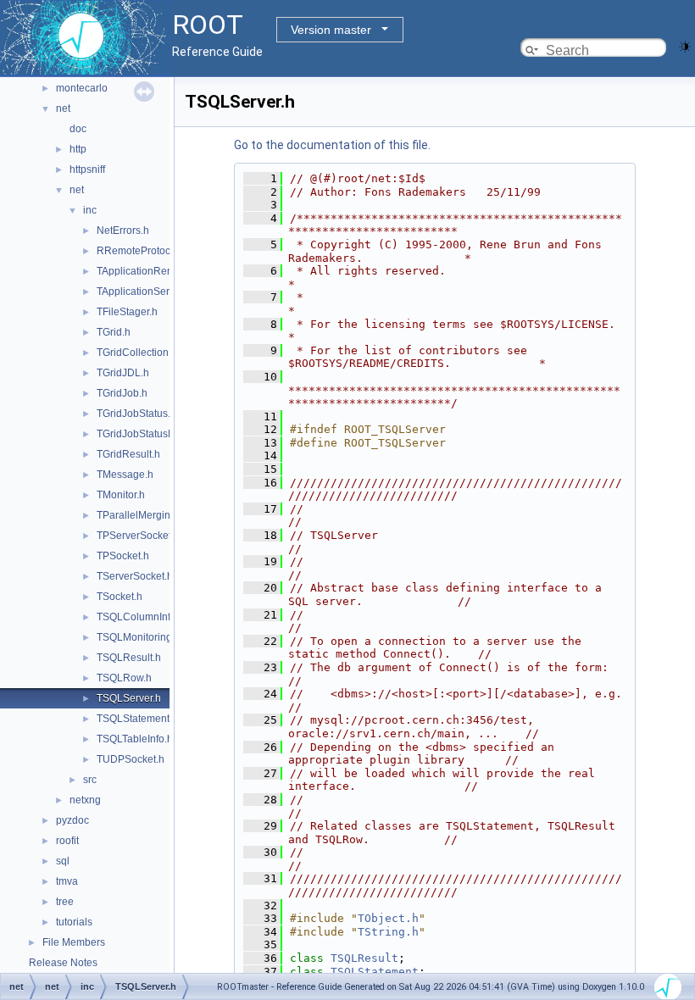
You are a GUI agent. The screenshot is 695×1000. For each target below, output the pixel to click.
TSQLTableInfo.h (135, 739)
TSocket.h (119, 597)
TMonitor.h (121, 495)
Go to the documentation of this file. (332, 145)
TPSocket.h (123, 556)
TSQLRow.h (124, 678)
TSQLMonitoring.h (139, 637)
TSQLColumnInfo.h (141, 617)
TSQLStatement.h (137, 719)
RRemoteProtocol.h (142, 251)
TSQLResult (364, 958)
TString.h (388, 931)
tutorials (74, 922)
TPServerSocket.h (138, 536)
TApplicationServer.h (144, 291)
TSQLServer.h (129, 698)
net (63, 108)
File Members (73, 942)
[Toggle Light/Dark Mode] (685, 45)
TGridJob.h (122, 393)
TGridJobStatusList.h (144, 434)
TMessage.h (125, 475)
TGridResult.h (128, 454)
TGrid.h (114, 332)
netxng (85, 800)
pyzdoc (72, 820)
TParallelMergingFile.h (149, 515)
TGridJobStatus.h (136, 413)
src (90, 780)
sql (63, 861)
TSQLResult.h (129, 658)
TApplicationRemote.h (147, 271)
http (78, 149)
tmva (67, 881)
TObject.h (388, 918)
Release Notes (63, 963)
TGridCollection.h (137, 352)
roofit (67, 841)
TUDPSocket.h (130, 759)
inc (90, 210)
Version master (331, 29)
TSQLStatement (375, 971)
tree (65, 902)
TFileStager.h (127, 312)
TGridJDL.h (123, 373)
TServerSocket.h (135, 576)
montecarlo (82, 88)
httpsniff (87, 169)
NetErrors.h (123, 230)
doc (78, 129)
